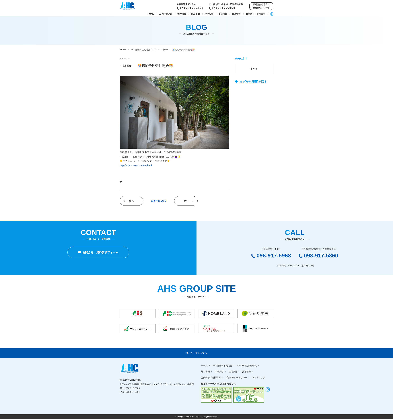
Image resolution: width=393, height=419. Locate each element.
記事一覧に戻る (158, 201)
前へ (131, 201)
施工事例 (195, 14)
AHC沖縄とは (165, 14)
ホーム (204, 365)
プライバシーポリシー (236, 377)
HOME (151, 14)
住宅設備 (209, 14)
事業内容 (222, 14)
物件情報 (181, 14)
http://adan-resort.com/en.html (136, 165)
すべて (254, 68)
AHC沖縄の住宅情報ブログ (144, 49)
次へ (185, 201)
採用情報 (236, 14)
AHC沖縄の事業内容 (222, 365)
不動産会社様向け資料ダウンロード (261, 6)
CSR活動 (219, 371)
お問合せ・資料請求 (255, 14)
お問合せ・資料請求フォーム (100, 252)
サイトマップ (258, 377)
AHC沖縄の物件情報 (247, 365)
